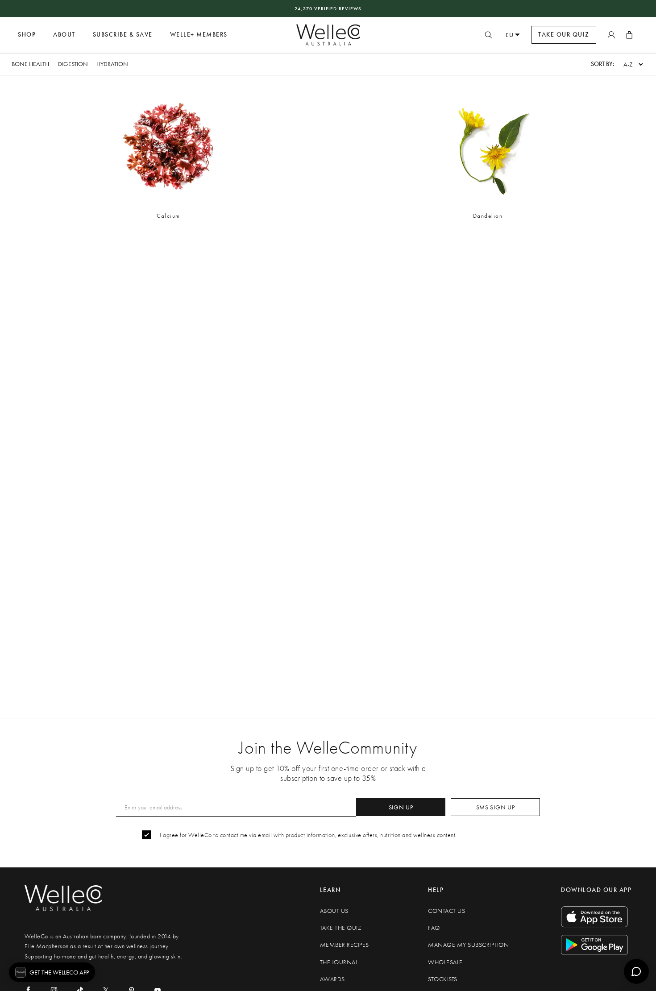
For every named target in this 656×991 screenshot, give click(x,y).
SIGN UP (401, 807)
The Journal (339, 962)
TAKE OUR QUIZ (564, 34)
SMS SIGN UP (495, 807)
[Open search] (488, 35)
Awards (332, 979)
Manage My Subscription (468, 945)
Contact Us (446, 911)
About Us (334, 911)
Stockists (442, 979)
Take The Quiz (341, 928)
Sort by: (602, 64)
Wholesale (445, 962)
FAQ (434, 928)
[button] (168, 154)
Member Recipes (344, 945)
